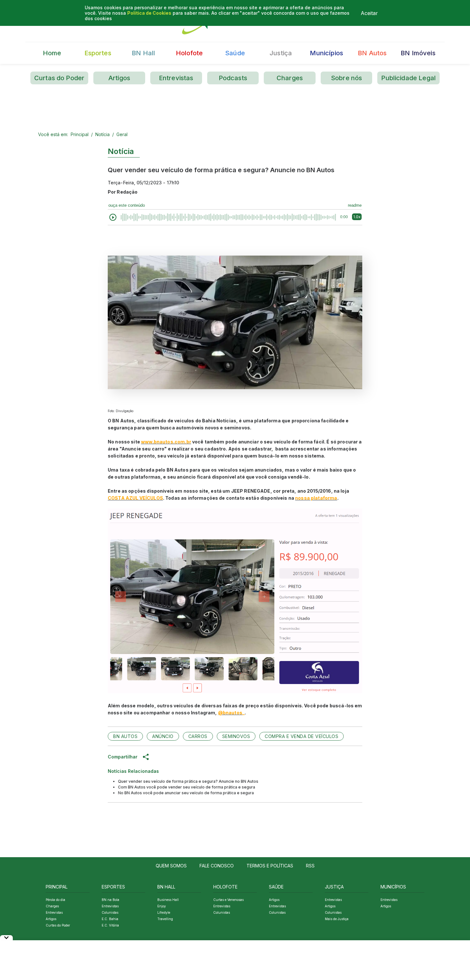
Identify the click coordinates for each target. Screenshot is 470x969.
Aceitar (369, 13)
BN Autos (372, 53)
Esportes (97, 53)
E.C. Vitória (110, 925)
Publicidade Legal (408, 78)
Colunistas (110, 912)
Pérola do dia (55, 900)
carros (198, 736)
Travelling (165, 919)
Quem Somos (171, 865)
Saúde (235, 53)
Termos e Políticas (270, 865)
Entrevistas (176, 78)
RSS (310, 865)
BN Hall (143, 53)
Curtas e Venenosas (228, 900)
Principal (80, 134)
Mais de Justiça (337, 919)
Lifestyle (163, 912)
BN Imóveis (418, 53)
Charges (290, 78)
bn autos (125, 736)
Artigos (119, 78)
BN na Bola (110, 900)
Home (52, 53)
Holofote (189, 53)
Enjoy (161, 906)
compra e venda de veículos (301, 736)
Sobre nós (346, 78)
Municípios (326, 53)
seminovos (236, 736)
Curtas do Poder (59, 78)
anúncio (163, 736)
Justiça (281, 53)
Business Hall (168, 900)
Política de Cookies (149, 13)
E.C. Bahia (110, 919)
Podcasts (233, 78)
